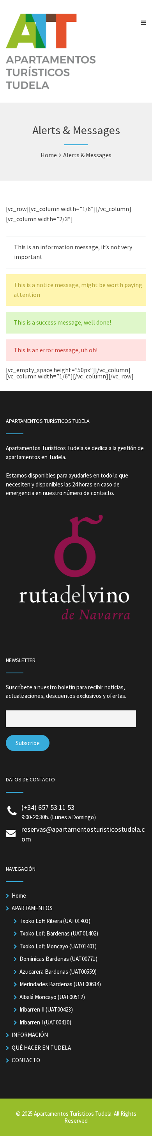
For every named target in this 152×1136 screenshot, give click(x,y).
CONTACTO (26, 1060)
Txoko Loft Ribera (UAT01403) (54, 921)
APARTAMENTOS (32, 908)
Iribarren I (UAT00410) (45, 1022)
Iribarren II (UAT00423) (46, 1009)
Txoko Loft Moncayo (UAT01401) (58, 946)
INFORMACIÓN (30, 1034)
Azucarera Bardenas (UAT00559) (58, 971)
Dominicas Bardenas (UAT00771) (58, 958)
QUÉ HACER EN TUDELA (41, 1047)
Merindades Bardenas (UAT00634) (60, 984)
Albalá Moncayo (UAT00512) (52, 997)
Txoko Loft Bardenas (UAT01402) (58, 933)
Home (19, 895)
